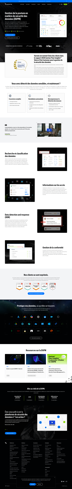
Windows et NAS (36, 446)
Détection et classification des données (14, 448)
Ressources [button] (49, 4)
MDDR (11, 473)
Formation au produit (60, 459)
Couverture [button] (33, 4)
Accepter (32, 484)
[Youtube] (63, 481)
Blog (57, 445)
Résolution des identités (14, 463)
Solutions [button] (27, 4)
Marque (46, 458)
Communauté (59, 458)
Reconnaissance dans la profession (49, 455)
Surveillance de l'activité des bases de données (14, 453)
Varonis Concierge (13, 475)
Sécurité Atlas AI (12, 461)
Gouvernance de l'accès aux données (14, 458)
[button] (5, 429)
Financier (23, 465)
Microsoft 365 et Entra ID (37, 445)
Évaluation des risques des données (26, 454)
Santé (22, 467)
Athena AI (11, 476)
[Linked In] (61, 481)
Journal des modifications (14, 478)
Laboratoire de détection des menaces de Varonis (61, 462)
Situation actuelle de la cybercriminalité (60, 449)
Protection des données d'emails (14, 472)
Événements (59, 452)
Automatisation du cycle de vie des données (26, 460)
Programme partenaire (48, 459)
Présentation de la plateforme (13, 446)
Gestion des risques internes (25, 446)
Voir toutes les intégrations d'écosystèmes (37, 457)
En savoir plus (48, 1)
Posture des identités (13, 464)
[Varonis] (8, 4)
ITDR (10, 466)
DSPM (11, 450)
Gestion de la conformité (26, 450)
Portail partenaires (48, 464)
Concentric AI (47, 471)
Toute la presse (47, 452)
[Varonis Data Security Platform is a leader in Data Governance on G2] (36, 289)
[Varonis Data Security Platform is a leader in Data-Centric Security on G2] (28, 289)
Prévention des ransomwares (24, 448)
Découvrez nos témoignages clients (36, 293)
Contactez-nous (47, 456)
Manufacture (24, 468)
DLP (10, 460)
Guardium (46, 474)
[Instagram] (66, 481)
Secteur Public (24, 470)
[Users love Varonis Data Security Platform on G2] (53, 289)
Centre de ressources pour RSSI (61, 456)
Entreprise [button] (43, 4)
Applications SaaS (36, 448)
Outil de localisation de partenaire (49, 462)
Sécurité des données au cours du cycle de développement (26, 463)
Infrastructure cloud (36, 449)
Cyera (46, 472)
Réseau (34, 452)
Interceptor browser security (14, 469)
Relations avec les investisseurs (48, 449)
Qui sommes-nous (48, 445)
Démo (65, 4)
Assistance (58, 446)
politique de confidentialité (35, 481)
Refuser (39, 484)
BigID (46, 469)
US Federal (23, 471)
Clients (38, 4)
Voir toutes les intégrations (37, 454)
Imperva (46, 475)
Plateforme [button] (22, 4)
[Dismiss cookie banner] (54, 477)
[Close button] (66, 1)
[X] (64, 481)
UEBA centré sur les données (13, 455)
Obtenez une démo (10, 34)
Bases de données (36, 451)
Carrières (46, 446)
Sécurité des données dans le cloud (26, 457)
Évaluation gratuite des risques (12, 37)
